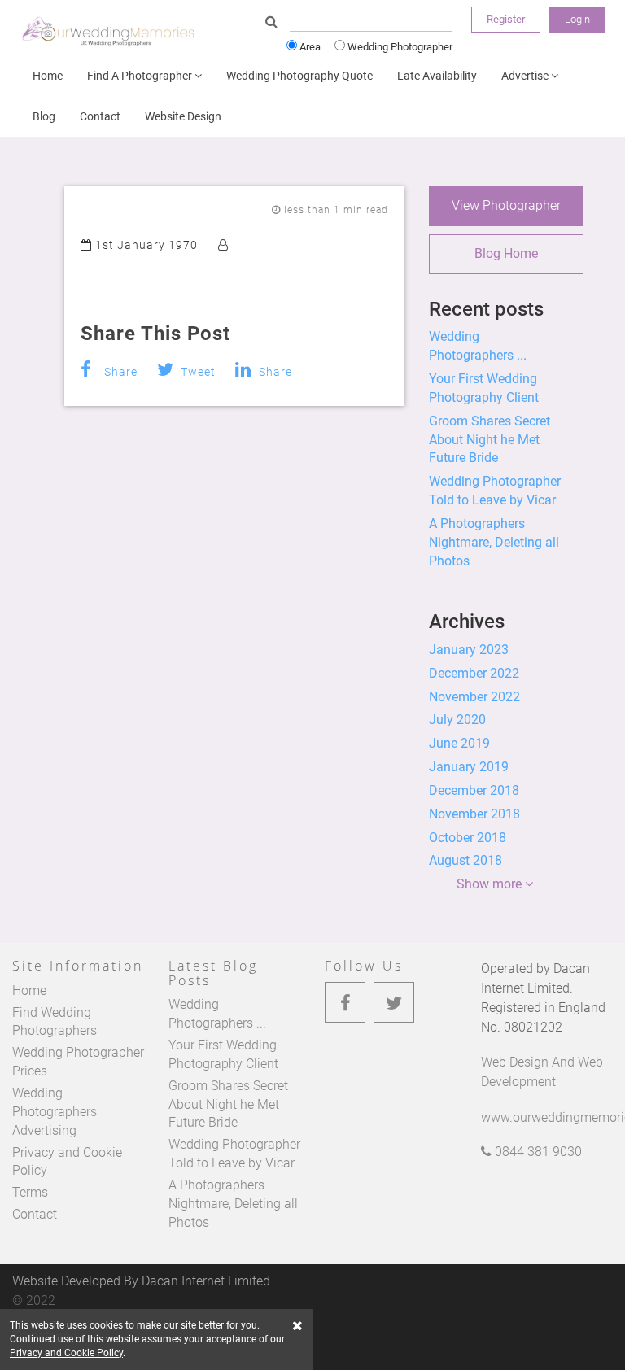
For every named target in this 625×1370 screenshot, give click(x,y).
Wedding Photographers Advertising (54, 1111)
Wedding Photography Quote (299, 75)
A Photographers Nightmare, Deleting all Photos (494, 542)
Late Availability (437, 75)
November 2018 (474, 814)
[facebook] (345, 1002)
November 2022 (474, 697)
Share (119, 371)
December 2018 (474, 790)
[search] (271, 22)
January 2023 (469, 649)
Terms (30, 1192)
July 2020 (457, 719)
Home (48, 75)
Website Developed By (141, 1281)
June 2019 (459, 743)
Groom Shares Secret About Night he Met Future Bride (489, 439)
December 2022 (474, 673)
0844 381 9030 (537, 1151)
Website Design (183, 116)
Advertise (526, 75)
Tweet (196, 371)
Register (506, 19)
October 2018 (467, 837)
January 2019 (469, 766)
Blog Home (506, 253)
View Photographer (506, 205)
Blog (44, 116)
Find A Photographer (140, 75)
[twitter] (394, 1002)
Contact (100, 116)
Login (577, 19)
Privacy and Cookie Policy (66, 1353)
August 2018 (465, 860)
